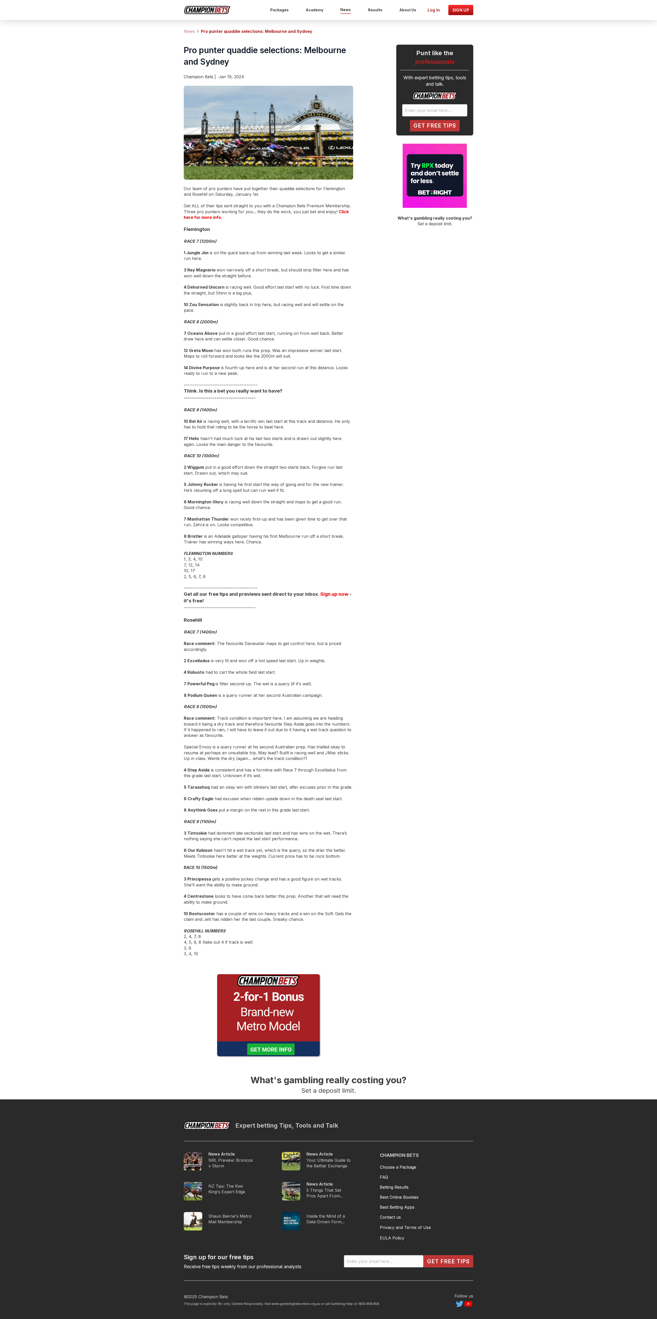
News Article (221, 1154)
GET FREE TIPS (434, 125)
